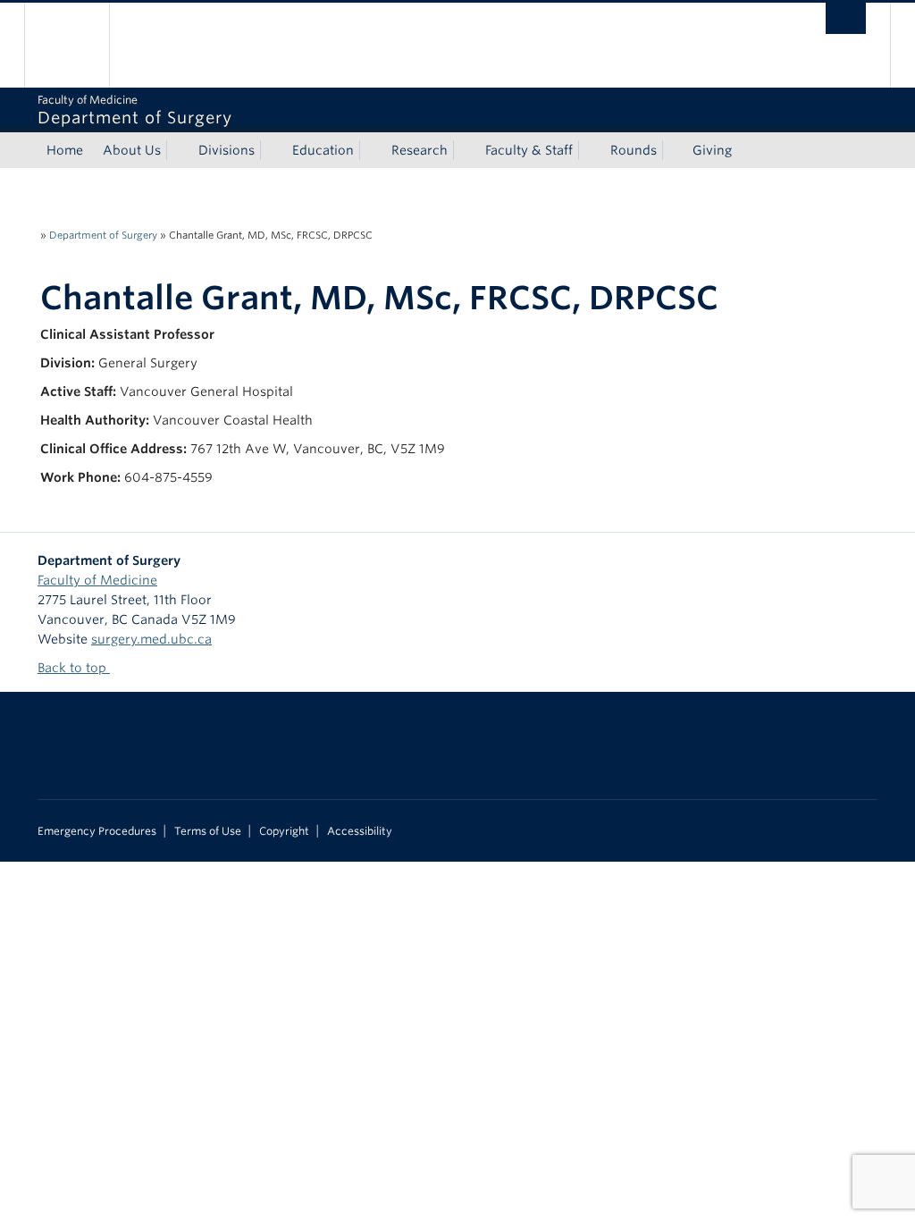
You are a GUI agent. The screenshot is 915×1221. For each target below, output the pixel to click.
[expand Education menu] (370, 150)
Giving (712, 150)
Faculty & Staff (529, 150)
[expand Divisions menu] (270, 150)
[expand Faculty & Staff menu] (589, 150)
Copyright (284, 831)
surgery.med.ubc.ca (151, 639)
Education (323, 150)
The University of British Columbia (80, 45)
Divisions (226, 150)
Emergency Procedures (97, 831)
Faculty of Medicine (97, 580)
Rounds (633, 150)
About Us (132, 150)
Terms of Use (207, 831)
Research (419, 150)
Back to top (74, 668)
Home (64, 150)
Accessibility (359, 831)
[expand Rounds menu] (673, 150)
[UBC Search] (846, 18)
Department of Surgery (103, 235)
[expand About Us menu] (177, 150)
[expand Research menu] (463, 150)
